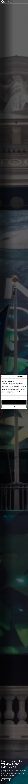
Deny (14, 406)
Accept (14, 401)
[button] (25, 2)
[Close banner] (26, 376)
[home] (6, 1)
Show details (21, 397)
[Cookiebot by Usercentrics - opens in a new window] (17, 376)
